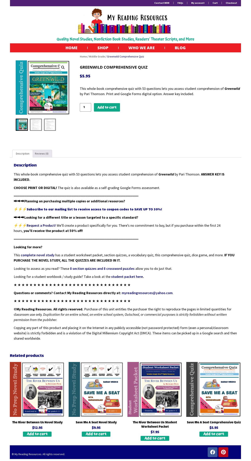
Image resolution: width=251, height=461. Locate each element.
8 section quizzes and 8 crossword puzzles (102, 268)
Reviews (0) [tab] (41, 153)
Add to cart (106, 107)
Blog (180, 47)
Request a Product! (42, 225)
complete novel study (38, 255)
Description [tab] (22, 153)
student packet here (127, 276)
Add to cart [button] (37, 434)
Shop (102, 47)
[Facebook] (212, 452)
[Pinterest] (223, 452)
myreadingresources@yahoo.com (147, 293)
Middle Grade (97, 56)
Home (71, 47)
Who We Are (141, 47)
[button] (62, 67)
